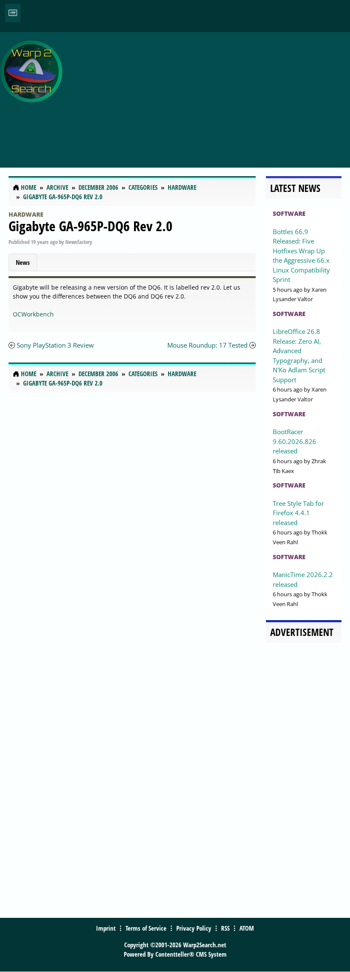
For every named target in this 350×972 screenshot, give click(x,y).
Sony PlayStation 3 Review (55, 345)
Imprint (106, 928)
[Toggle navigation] (13, 13)
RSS (225, 928)
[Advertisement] (208, 95)
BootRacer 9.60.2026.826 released (294, 441)
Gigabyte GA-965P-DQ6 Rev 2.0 (90, 226)
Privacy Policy (193, 928)
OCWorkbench (33, 314)
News (23, 262)
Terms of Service (145, 928)
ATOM (246, 928)
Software (289, 213)
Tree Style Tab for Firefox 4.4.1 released (298, 513)
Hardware (26, 214)
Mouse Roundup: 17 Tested (207, 345)
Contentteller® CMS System (191, 954)
